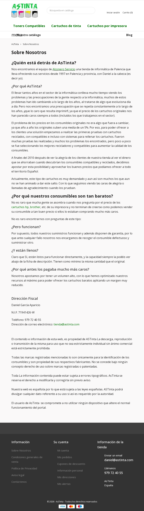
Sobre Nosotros (21, 450)
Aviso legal (17, 475)
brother (35, 207)
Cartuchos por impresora (107, 26)
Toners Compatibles (29, 26)
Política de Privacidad (24, 468)
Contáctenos (19, 481)
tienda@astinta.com (66, 324)
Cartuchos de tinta (66, 26)
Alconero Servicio (64, 69)
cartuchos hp (20, 207)
